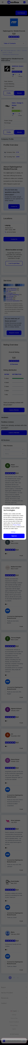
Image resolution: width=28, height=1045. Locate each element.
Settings (13, 532)
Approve (14, 536)
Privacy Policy (16, 525)
